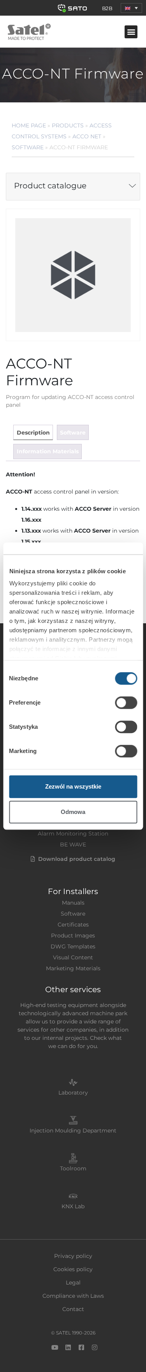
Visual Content (73, 957)
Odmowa (73, 812)
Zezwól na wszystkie (73, 786)
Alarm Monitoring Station (73, 833)
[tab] (33, 432)
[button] (131, 8)
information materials (48, 451)
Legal (73, 1282)
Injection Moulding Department (73, 1130)
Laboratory (73, 1092)
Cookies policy (73, 1269)
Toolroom (73, 1168)
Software (28, 147)
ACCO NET (86, 136)
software (73, 432)
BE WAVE (73, 844)
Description (33, 432)
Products (68, 125)
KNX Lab (73, 1206)
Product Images (73, 935)
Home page (29, 125)
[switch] (126, 702)
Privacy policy (73, 1255)
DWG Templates (73, 946)
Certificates (73, 924)
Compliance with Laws (73, 1295)
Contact (73, 1309)
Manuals (73, 902)
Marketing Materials (73, 968)
